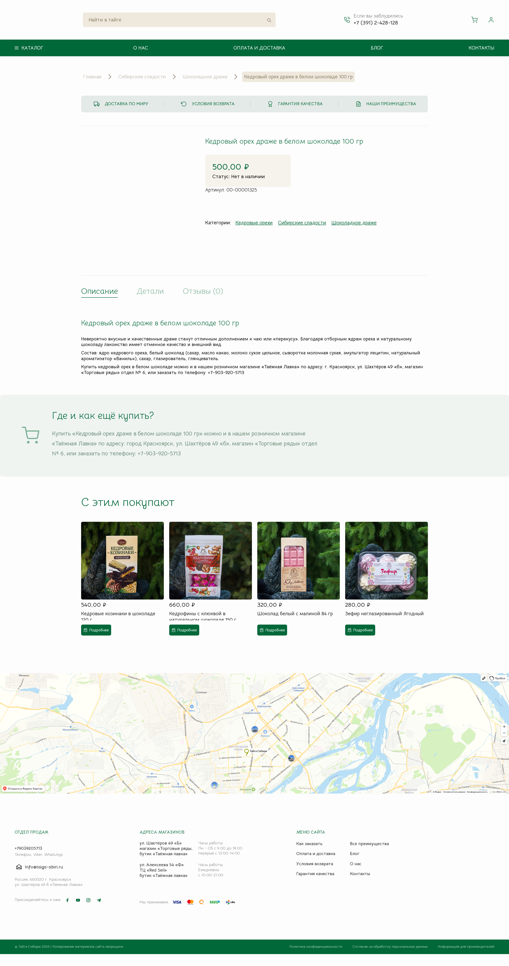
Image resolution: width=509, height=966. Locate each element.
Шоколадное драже (205, 77)
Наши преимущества (391, 103)
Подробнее (99, 630)
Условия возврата (213, 103)
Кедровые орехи (254, 223)
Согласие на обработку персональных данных (390, 946)
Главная (92, 77)
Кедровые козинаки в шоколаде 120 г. (118, 615)
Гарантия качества (300, 103)
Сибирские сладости (142, 77)
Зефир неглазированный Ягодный (384, 614)
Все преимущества (369, 843)
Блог (377, 48)
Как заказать (309, 843)
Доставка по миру (126, 103)
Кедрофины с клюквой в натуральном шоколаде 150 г (202, 615)
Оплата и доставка (259, 48)
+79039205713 (28, 848)
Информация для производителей (466, 946)
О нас (140, 48)
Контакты (481, 48)
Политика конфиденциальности (316, 946)
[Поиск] (269, 20)
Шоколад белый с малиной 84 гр (295, 614)
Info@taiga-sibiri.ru (44, 867)
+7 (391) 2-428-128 (376, 22)
